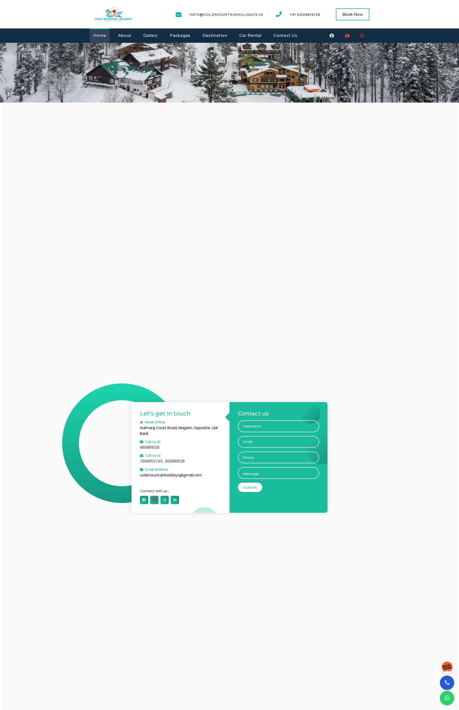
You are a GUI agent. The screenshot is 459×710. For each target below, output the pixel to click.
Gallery (150, 35)
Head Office (155, 422)
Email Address (156, 469)
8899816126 (149, 447)
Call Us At (153, 441)
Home (99, 35)
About (124, 35)
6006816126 (175, 461)
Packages (180, 35)
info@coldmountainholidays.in (226, 14)
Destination (214, 35)
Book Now (352, 14)
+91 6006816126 (305, 14)
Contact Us (285, 35)
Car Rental (250, 35)
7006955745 (151, 461)
